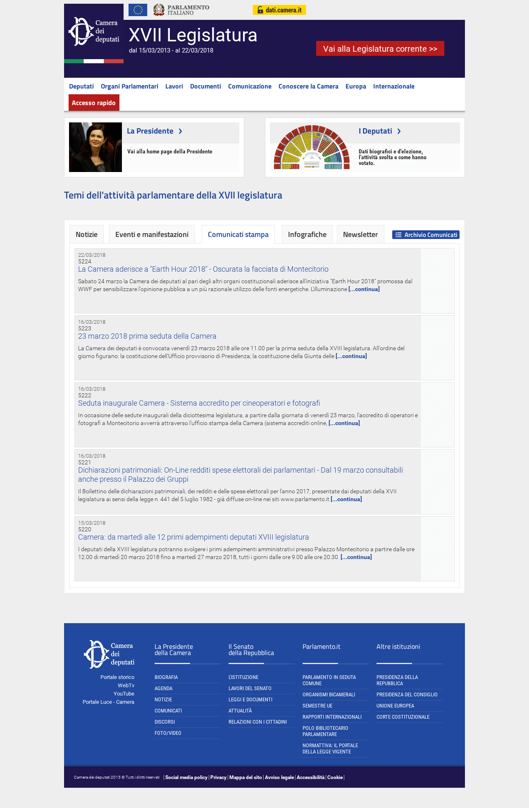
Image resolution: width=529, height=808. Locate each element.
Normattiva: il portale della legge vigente (330, 748)
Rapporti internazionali (332, 717)
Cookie (335, 777)
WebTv (126, 685)
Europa (356, 86)
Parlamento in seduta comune (329, 680)
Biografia (166, 677)
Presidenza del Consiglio (407, 694)
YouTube (124, 694)
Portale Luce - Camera (108, 702)
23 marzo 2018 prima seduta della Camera (147, 336)
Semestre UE (317, 706)
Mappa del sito (245, 777)
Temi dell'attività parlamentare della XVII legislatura (173, 194)
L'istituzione (243, 677)
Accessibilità (310, 777)
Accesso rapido (94, 103)
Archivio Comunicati (431, 234)
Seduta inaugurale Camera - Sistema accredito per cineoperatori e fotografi (199, 403)
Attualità (240, 711)
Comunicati (168, 711)
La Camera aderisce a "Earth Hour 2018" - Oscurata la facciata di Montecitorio (203, 269)
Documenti (205, 86)
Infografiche (307, 234)
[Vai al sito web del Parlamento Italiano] (181, 18)
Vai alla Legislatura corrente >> (380, 49)
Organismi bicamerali (329, 694)
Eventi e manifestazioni (151, 234)
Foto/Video (168, 733)
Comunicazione (250, 86)
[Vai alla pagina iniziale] (94, 62)
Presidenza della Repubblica (397, 680)
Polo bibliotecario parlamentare (325, 731)
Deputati (81, 86)
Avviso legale (279, 777)
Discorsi (165, 722)
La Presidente (150, 130)
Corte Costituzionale (402, 717)
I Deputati (375, 130)
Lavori (174, 86)
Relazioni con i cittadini (258, 722)
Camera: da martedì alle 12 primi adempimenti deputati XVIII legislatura (193, 537)
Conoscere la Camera (308, 86)
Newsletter (360, 234)
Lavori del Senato (250, 688)
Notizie (87, 234)
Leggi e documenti (250, 699)
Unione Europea (395, 706)
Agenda (163, 688)
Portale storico (117, 677)
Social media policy (186, 777)
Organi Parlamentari (129, 86)
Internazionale (394, 86)
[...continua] (364, 289)
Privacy (218, 777)
